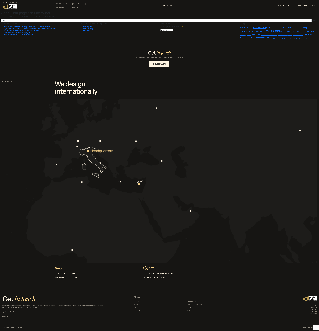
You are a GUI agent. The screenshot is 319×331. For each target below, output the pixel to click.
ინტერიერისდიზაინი (285, 38)
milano (275, 35)
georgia (305, 28)
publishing (285, 35)
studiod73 (308, 34)
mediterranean (270, 35)
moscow (280, 35)
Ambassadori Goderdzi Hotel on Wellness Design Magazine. (22, 31)
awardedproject (273, 28)
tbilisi (242, 38)
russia (294, 35)
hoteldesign (261, 31)
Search (315, 20)
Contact (313, 5)
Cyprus (300, 28)
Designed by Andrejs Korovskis (12, 327)
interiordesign (273, 30)
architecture (259, 27)
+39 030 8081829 (61, 4)
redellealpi (290, 35)
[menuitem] (164, 5)
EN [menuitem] (164, 5)
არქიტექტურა (273, 38)
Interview (86, 31)
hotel (257, 31)
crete (289, 28)
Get (19, 298)
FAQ (188, 310)
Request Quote (159, 63)
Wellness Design (88, 29)
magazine (256, 34)
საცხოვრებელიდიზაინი (303, 38)
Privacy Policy (191, 301)
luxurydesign (243, 35)
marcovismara (264, 35)
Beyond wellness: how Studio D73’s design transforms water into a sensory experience (30, 29)
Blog (305, 5)
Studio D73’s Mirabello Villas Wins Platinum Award (18, 35)
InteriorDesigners (287, 31)
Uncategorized (88, 27)
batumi (286, 28)
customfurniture (295, 27)
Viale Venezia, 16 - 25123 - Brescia (66, 277)
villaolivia (246, 38)
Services (290, 5)
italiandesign (304, 31)
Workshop (13, 2)
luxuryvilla (249, 35)
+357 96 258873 (60, 7)
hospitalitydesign (251, 31)
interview (297, 31)
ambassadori (244, 28)
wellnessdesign (262, 37)
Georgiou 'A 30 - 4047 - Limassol (154, 277)
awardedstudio (280, 28)
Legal (189, 307)
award (268, 28)
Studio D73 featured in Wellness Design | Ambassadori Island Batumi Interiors (27, 27)
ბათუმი (278, 38)
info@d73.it (75, 7)
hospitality (243, 31)
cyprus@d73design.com (165, 274)
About (299, 5)
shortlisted (298, 35)
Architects (250, 27)
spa (302, 35)
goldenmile (310, 27)
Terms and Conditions (194, 304)
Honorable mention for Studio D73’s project (17, 33)
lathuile (315, 31)
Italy (311, 31)
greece (314, 28)
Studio (5, 2)
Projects (281, 5)
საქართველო (295, 38)
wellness (252, 38)
